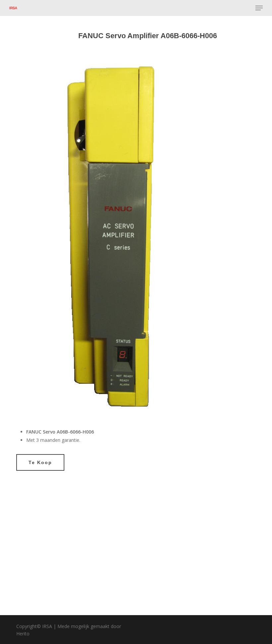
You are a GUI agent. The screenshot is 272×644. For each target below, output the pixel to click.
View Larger (75, 530)
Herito (23, 633)
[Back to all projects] (20, 37)
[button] (259, 8)
